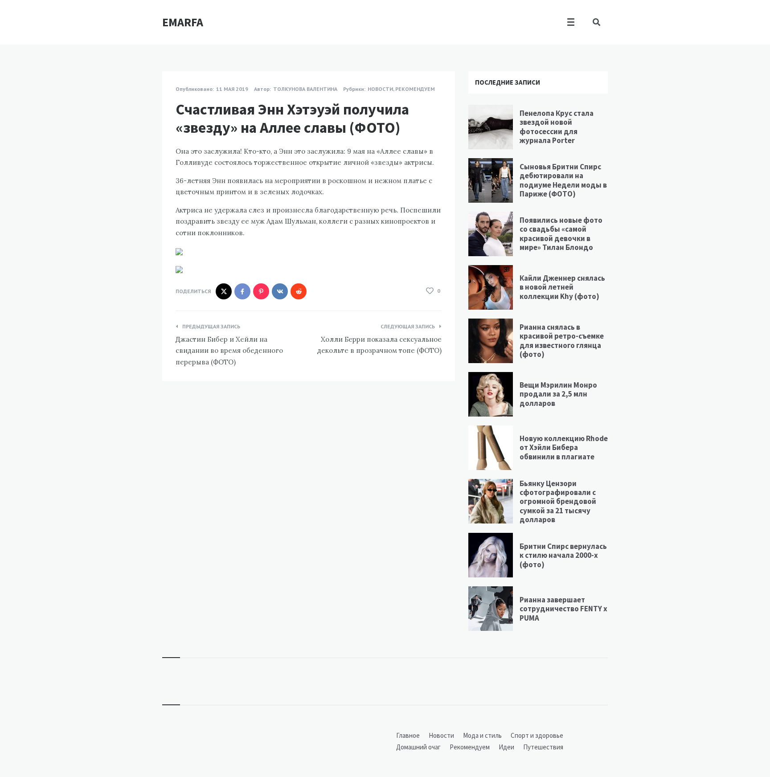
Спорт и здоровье (537, 735)
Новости (380, 89)
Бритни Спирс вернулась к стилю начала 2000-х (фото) (563, 555)
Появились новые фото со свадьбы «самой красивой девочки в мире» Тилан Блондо (561, 233)
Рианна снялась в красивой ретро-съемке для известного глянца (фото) (562, 340)
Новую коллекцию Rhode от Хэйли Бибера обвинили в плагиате (564, 447)
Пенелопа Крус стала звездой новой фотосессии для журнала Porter (557, 126)
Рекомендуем (415, 89)
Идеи (506, 747)
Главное (408, 735)
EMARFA (182, 22)
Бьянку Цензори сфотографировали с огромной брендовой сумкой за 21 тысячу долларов (558, 501)
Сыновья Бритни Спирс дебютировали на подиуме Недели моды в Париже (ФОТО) (563, 180)
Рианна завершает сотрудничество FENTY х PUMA (563, 609)
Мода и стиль (482, 735)
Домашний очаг (418, 747)
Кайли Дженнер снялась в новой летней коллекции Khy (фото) (562, 287)
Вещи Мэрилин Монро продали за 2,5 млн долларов (558, 394)
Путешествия (543, 747)
